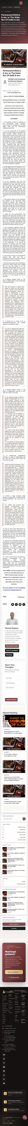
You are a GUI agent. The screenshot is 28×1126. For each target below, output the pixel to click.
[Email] (4, 1083)
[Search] (24, 818)
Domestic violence (11, 1008)
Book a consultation (13, 972)
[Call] (4, 1079)
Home (4, 7)
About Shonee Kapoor (16, 1003)
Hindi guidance (17, 1020)
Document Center (22, 839)
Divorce (10, 1004)
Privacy (3, 1121)
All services (10, 1011)
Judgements (23, 837)
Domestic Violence (21, 832)
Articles (10, 7)
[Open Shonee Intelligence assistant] (25, 1117)
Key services (11, 991)
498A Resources (22, 827)
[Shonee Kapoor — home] (4, 992)
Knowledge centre (17, 1012)
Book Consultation (14, 924)
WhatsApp (9, 655)
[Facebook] (4, 1054)
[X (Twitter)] (4, 1063)
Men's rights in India (17, 997)
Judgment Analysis (21, 884)
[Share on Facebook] (12, 604)
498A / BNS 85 (10, 995)
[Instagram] (4, 1059)
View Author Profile (12, 646)
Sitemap (13, 1121)
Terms (8, 1121)
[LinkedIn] (4, 1067)
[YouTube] (4, 1071)
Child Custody (22, 834)
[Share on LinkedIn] (20, 604)
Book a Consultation (12, 650)
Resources (18, 990)
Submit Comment (11, 699)
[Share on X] (16, 604)
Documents (17, 1009)
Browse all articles (23, 1021)
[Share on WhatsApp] (23, 604)
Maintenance (23, 829)
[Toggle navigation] (25, 2)
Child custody (10, 1001)
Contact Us (18, 590)
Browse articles (15, 977)
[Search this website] (21, 3)
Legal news (16, 1016)
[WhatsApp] (4, 1075)
